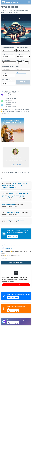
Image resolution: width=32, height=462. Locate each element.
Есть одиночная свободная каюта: (7, 80)
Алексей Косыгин (16, 183)
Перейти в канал (12, 236)
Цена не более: (6, 60)
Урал (3, 204)
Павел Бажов (15, 197)
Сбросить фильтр (21, 73)
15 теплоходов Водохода (12, 212)
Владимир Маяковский (15, 193)
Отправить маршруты (16, 263)
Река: (17, 66)
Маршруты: (5, 73)
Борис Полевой (21, 195)
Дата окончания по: (22, 47)
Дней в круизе (20, 60)
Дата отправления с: (8, 47)
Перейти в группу (13, 297)
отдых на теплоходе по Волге (16, 220)
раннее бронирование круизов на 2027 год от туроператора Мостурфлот (14, 185)
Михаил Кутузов (12, 195)
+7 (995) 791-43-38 (10, 93)
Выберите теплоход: (8, 66)
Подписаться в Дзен (16, 284)
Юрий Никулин (24, 197)
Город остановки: (21, 54)
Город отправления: (7, 54)
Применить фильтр (23, 82)
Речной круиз (8, 248)
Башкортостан (10, 204)
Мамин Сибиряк (6, 197)
